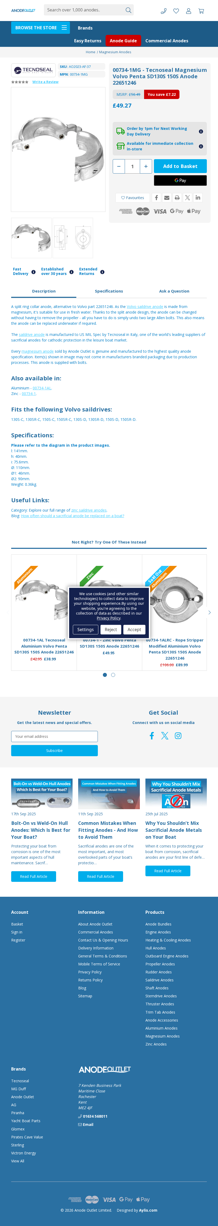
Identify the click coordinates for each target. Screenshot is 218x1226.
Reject (111, 629)
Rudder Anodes (158, 971)
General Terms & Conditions (102, 955)
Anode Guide (123, 41)
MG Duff (18, 1088)
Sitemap (85, 995)
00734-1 (29, 393)
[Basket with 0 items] (201, 10)
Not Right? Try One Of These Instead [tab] (109, 542)
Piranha (17, 1112)
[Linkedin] (198, 197)
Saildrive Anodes (159, 979)
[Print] (177, 197)
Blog (82, 987)
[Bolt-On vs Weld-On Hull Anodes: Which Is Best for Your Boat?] (42, 794)
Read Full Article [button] (33, 876)
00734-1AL (42, 387)
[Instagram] (178, 735)
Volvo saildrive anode (145, 306)
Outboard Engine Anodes (166, 955)
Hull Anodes (155, 948)
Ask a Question (174, 291)
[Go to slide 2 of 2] (113, 675)
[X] (187, 197)
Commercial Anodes (166, 41)
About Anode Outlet (95, 924)
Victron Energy (23, 1152)
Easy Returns (87, 41)
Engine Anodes (158, 932)
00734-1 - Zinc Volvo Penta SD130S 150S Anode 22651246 (109, 643)
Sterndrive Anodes (161, 995)
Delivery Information (96, 948)
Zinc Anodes (156, 1044)
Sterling (17, 1144)
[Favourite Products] (176, 10)
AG (13, 1104)
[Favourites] (44, 620)
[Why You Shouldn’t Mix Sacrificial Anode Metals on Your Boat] (176, 794)
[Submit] (128, 9)
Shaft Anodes (157, 987)
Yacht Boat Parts (25, 1120)
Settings (85, 629)
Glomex (17, 1129)
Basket (17, 924)
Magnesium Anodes (162, 1036)
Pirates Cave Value (27, 1136)
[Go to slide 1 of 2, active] (105, 675)
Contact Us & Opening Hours (103, 940)
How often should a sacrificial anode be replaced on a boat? (72, 515)
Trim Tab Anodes (160, 1012)
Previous (8, 612)
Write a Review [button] (45, 81)
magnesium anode (38, 351)
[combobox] (83, 9)
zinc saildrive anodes (89, 510)
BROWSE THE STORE (36, 28)
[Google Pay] (180, 180)
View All (17, 1160)
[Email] (166, 197)
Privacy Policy (90, 971)
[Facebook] (156, 197)
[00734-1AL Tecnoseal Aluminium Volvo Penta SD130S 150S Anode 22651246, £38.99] (44, 600)
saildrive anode (32, 334)
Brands (85, 28)
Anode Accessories (161, 1020)
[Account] (188, 10)
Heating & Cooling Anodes (168, 940)
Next (209, 612)
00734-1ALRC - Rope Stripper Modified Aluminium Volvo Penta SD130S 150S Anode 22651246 (175, 649)
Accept (134, 629)
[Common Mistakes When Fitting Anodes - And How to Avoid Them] (109, 794)
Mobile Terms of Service (99, 963)
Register (18, 940)
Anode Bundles (158, 924)
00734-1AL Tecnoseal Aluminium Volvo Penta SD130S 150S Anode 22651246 (44, 646)
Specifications (109, 291)
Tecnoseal (20, 1080)
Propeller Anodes (160, 963)
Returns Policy (90, 979)
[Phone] (163, 10)
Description (44, 291)
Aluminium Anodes (161, 1028)
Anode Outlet (22, 1096)
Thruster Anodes (159, 1003)
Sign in (16, 932)
